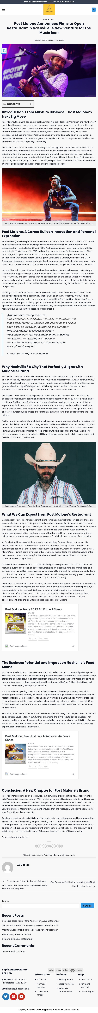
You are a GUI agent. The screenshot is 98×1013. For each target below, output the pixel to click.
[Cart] (94, 10)
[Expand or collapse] (30, 104)
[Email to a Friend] (51, 846)
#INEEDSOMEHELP (17, 331)
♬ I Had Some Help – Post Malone (27, 353)
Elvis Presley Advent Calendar (17, 934)
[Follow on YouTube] (21, 996)
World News (49, 20)
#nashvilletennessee (19, 342)
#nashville (62, 334)
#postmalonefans (45, 334)
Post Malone (8, 121)
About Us (41, 979)
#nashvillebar (31, 338)
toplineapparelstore (18, 837)
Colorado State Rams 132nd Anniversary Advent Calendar (30, 920)
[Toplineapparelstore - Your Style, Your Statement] (49, 9)
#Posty (49, 331)
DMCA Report (88, 991)
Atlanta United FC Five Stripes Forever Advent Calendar (30, 929)
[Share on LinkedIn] (60, 846)
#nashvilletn (14, 338)
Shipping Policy (66, 983)
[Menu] (3, 9)
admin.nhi (60, 40)
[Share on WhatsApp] (37, 846)
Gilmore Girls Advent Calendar (17, 938)
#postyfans (14, 346)
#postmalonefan (55, 342)
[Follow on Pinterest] (13, 996)
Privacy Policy (66, 979)
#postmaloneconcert (20, 334)
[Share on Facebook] (42, 846)
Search (5, 901)
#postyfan (27, 346)
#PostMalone (36, 331)
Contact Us (86, 979)
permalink (70, 855)
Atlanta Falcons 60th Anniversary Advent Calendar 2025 (30, 925)
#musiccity (47, 338)
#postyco (39, 342)
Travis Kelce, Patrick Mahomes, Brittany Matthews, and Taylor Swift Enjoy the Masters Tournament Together (24, 885)
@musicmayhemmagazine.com (26, 315)
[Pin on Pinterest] (56, 846)
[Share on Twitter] (47, 846)
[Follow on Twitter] (5, 996)
